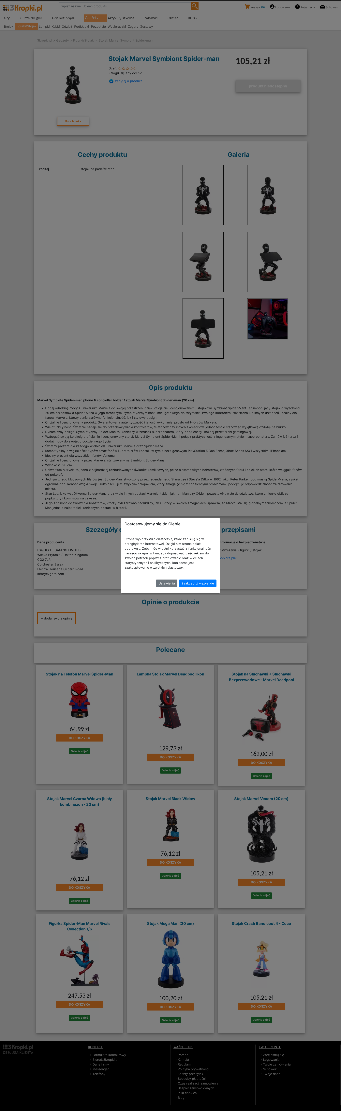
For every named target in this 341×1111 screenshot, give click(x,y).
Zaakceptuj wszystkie (198, 583)
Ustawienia (166, 583)
